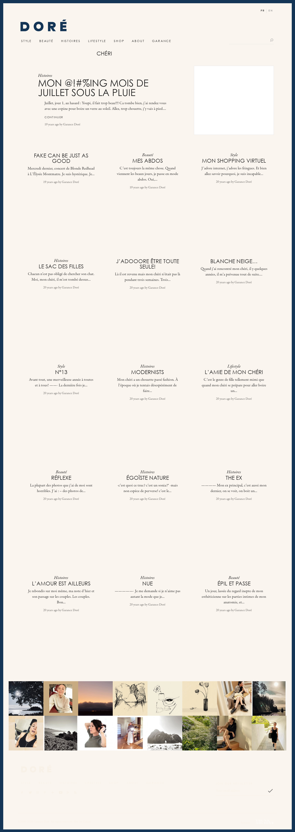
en (270, 10)
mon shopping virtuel (234, 160)
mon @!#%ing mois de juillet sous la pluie (93, 87)
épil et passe (234, 583)
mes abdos (147, 160)
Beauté (46, 41)
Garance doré (36, 768)
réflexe (61, 478)
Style (26, 41)
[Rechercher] (272, 40)
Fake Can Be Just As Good (61, 158)
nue (147, 583)
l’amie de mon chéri (234, 372)
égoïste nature (147, 478)
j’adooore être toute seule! (147, 264)
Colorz (87, 821)
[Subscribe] (270, 790)
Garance (161, 41)
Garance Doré (71, 124)
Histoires (71, 41)
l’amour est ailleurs (61, 583)
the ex (234, 478)
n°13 (61, 372)
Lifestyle (97, 41)
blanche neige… (234, 261)
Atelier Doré (43, 27)
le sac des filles (61, 266)
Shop (119, 41)
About (138, 41)
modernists (147, 372)
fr (263, 10)
